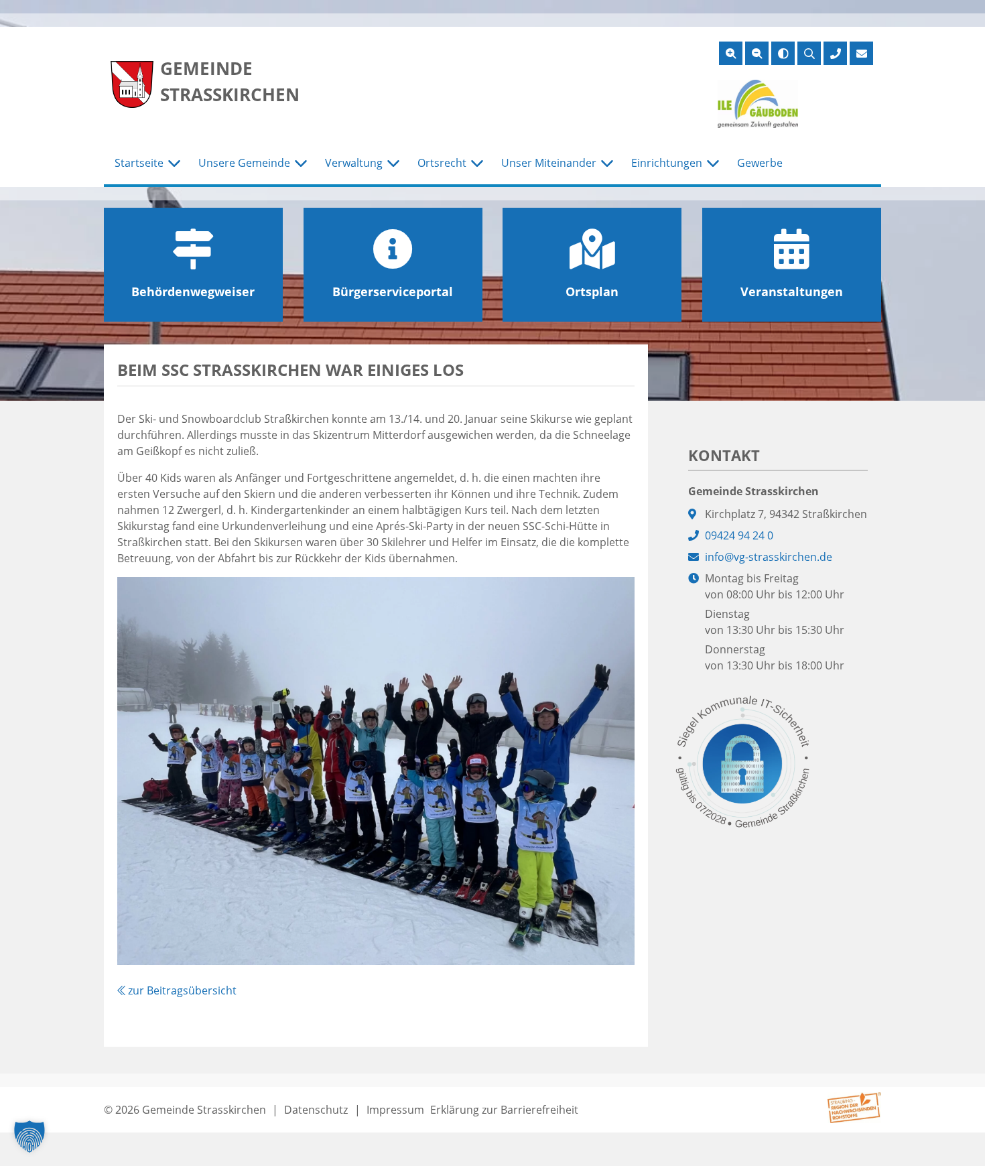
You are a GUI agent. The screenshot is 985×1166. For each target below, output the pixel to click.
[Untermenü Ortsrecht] (477, 163)
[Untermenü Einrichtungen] (713, 163)
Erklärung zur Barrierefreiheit (504, 1109)
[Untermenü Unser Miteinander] (607, 163)
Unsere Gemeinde (244, 162)
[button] (29, 1136)
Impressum (395, 1109)
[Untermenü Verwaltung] (393, 163)
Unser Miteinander (548, 162)
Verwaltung (354, 162)
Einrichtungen (666, 162)
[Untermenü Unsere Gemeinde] (301, 163)
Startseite (139, 162)
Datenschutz (316, 1109)
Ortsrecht (441, 162)
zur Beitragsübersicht (181, 990)
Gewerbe (760, 162)
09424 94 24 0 (739, 535)
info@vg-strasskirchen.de (768, 556)
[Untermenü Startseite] (174, 163)
